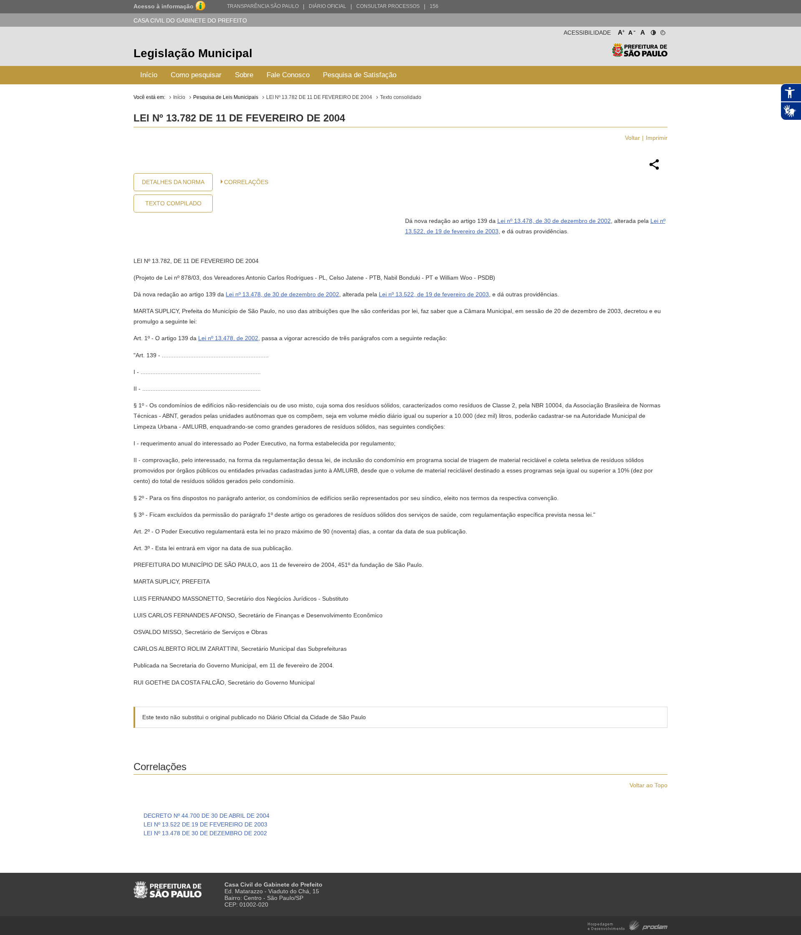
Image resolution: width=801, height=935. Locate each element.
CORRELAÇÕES (246, 182)
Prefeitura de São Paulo (640, 54)
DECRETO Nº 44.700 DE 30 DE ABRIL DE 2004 (207, 815)
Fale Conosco (288, 75)
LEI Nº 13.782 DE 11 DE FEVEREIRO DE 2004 (319, 97)
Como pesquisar (196, 75)
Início (148, 75)
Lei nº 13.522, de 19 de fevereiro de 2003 (434, 294)
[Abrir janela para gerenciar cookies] (662, 31)
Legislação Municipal (193, 53)
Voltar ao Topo (649, 785)
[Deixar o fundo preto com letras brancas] (652, 31)
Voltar (632, 137)
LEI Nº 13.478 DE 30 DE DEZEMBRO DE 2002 (205, 833)
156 (434, 6)
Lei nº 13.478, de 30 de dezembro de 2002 (554, 220)
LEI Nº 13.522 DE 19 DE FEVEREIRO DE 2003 (205, 824)
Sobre (244, 75)
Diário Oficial (327, 6)
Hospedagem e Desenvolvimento (628, 924)
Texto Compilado (173, 203)
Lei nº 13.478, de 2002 (228, 338)
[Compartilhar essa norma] (654, 168)
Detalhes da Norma (173, 182)
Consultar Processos (388, 6)
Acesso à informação (164, 6)
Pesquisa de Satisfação (359, 75)
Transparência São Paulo (263, 6)
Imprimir (657, 137)
